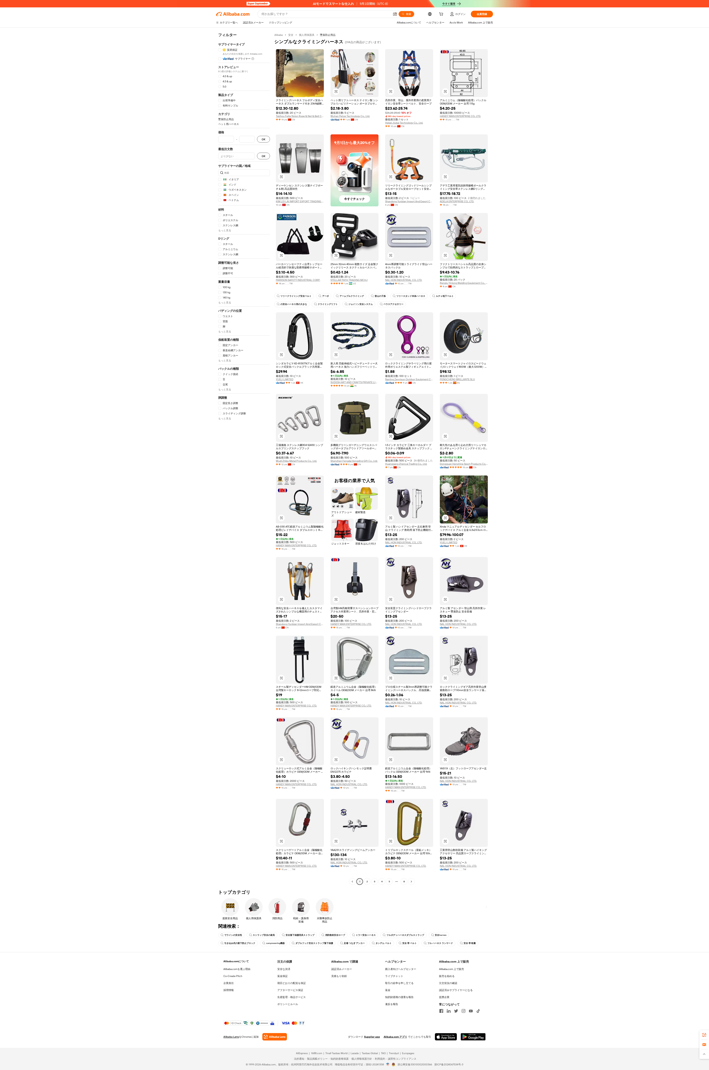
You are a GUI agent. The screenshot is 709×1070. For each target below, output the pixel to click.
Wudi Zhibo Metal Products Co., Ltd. (296, 460)
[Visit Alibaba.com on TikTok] (478, 1011)
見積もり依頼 (339, 976)
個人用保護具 (306, 34)
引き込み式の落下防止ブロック (239, 943)
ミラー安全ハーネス (366, 935)
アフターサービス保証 (290, 990)
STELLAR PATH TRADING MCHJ (349, 280)
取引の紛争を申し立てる (399, 983)
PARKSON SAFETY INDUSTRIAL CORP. (298, 280)
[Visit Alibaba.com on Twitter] (456, 1011)
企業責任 (228, 983)
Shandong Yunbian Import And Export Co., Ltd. (409, 201)
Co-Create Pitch (232, 976)
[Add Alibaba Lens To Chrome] (274, 1036)
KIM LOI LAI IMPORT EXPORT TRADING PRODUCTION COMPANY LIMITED (300, 201)
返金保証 (282, 976)
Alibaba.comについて (236, 961)
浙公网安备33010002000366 (415, 1064)
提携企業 (444, 997)
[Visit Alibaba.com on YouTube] (471, 1011)
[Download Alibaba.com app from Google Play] (473, 1036)
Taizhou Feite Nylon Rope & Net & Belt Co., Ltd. (300, 116)
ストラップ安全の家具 (264, 935)
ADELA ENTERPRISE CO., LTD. (457, 201)
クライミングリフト (328, 304)
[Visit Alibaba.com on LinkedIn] (448, 1011)
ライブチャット (394, 976)
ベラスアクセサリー (393, 304)
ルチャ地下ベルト (445, 296)
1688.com (316, 1053)
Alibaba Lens (231, 1036)
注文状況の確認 (448, 983)
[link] (704, 1035)
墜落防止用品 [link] (327, 34)
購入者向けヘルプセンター (400, 969)
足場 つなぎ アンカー (354, 943)
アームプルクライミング (352, 296)
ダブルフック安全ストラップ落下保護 (314, 943)
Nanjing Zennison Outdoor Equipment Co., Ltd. (409, 379)
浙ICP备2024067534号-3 (448, 1064)
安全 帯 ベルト (409, 943)
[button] (395, 14)
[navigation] (244, 458)
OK (263, 139)
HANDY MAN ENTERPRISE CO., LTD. (460, 116)
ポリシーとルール (287, 1004)
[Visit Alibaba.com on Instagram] (463, 1011)
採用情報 (228, 990)
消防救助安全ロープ (335, 935)
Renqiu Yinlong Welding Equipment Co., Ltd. (464, 282)
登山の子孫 (380, 296)
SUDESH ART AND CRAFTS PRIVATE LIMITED (354, 382)
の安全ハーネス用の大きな (293, 304)
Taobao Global (370, 1053)
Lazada (355, 1053)
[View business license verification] (388, 1064)
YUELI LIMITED (284, 379)
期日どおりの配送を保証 (291, 983)
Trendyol (394, 1053)
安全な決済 (283, 969)
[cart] (442, 14)
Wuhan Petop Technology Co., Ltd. (350, 116)
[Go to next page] (411, 881)
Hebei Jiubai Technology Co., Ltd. (404, 122)
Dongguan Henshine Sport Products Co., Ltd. (464, 463)
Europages (408, 1053)
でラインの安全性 (233, 935)
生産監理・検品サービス (291, 997)
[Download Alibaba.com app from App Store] (446, 1036)
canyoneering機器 (275, 943)
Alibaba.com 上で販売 (451, 969)
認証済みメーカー (341, 969)
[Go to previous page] (352, 881)
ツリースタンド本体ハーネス (410, 296)
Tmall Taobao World (336, 1053)
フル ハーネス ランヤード (440, 943)
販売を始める (447, 976)
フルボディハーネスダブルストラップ (405, 935)
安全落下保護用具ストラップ (300, 935)
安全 (290, 34)
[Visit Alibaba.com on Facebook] (441, 1011)
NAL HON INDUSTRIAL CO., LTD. (403, 280)
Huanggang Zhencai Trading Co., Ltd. (406, 463)
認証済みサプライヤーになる (456, 990)
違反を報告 (391, 1004)
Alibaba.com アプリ (395, 1036)
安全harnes (440, 935)
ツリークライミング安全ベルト (295, 296)
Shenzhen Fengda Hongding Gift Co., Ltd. (354, 460)
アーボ (325, 296)
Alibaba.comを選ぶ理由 (236, 969)
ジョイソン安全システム (360, 304)
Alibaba (278, 34)
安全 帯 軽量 (470, 943)
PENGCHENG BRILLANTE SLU (457, 379)
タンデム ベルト (384, 943)
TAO (383, 1053)
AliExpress (302, 1053)
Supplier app (372, 1036)
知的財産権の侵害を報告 (399, 997)
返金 (387, 990)
